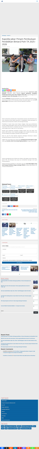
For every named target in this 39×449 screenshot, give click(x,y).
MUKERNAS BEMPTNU (5, 409)
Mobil (6, 428)
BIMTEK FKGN (4, 400)
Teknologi (3, 415)
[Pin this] (8, 214)
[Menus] (37, 1)
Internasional (4, 413)
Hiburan (3, 411)
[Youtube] (9, 90)
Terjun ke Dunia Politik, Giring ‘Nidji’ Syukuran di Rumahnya (24, 355)
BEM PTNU (19, 426)
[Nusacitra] (2, 1)
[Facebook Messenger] (11, 90)
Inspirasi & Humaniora (6, 420)
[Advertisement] (19, 11)
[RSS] (17, 206)
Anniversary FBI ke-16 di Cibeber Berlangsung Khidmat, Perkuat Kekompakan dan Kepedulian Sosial (6, 269)
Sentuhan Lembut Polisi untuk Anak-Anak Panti (9, 209)
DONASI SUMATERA (5, 407)
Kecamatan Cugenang (13, 428)
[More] (15, 90)
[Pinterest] (14, 206)
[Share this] (3, 214)
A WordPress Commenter (7, 355)
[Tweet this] (5, 214)
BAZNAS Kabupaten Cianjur (27, 426)
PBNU (3, 417)
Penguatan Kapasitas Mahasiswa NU (8, 402)
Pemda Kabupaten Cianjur (26, 428)
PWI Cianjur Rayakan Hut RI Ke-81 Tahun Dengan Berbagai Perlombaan (14, 346)
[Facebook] (3, 90)
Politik (2, 428)
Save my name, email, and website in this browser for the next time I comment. (17, 260)
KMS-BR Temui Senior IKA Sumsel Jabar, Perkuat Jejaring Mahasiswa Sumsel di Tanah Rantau (12, 231)
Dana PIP (3, 405)
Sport (34, 426)
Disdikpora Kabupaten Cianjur (10, 426)
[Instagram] (7, 90)
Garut (2, 426)
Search (2, 310)
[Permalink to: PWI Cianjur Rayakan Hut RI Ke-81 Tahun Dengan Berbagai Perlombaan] (34, 225)
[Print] (13, 90)
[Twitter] (11, 206)
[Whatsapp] (5, 90)
